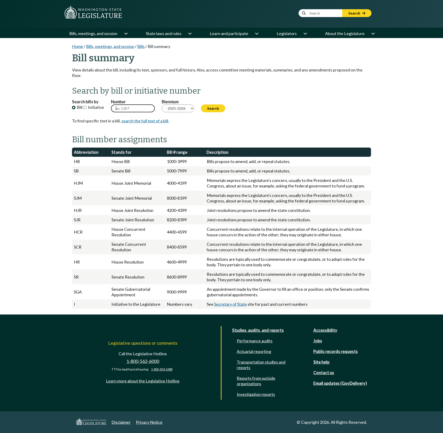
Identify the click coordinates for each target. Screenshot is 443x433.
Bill (79, 107)
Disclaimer (121, 422)
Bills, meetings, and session (93, 33)
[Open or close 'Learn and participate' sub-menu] (256, 33)
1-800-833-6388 (161, 369)
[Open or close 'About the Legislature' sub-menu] (372, 33)
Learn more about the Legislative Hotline (143, 380)
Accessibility (325, 330)
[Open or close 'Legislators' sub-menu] (305, 33)
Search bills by (85, 101)
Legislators (287, 33)
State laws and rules (163, 33)
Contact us (323, 372)
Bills (141, 46)
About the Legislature (345, 33)
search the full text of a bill (144, 120)
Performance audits (254, 340)
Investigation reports (256, 394)
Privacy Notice (149, 422)
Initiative (95, 107)
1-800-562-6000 (142, 361)
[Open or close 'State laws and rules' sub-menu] (189, 33)
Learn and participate (229, 33)
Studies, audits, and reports (258, 330)
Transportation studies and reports (261, 364)
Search (354, 13)
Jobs (317, 340)
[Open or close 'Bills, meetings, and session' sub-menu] (125, 33)
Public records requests (335, 351)
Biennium (170, 101)
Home (77, 46)
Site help (321, 362)
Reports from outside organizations (256, 381)
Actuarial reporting (254, 351)
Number (118, 101)
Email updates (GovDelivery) (340, 383)
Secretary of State (230, 304)
